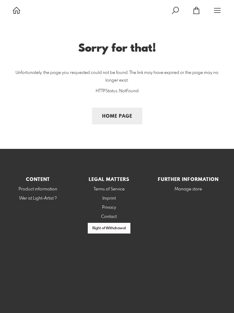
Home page (117, 116)
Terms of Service (109, 189)
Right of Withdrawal (109, 228)
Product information (38, 189)
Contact (109, 217)
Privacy (109, 207)
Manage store (188, 189)
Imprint (109, 198)
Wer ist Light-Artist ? (38, 198)
